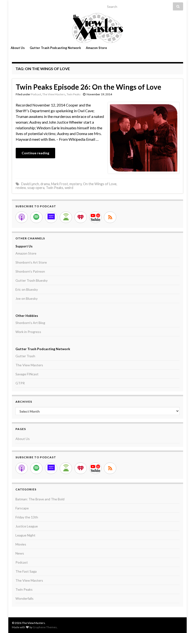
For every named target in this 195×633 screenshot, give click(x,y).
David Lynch (30, 184)
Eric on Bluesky (26, 289)
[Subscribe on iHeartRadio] (80, 217)
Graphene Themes (45, 627)
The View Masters (53, 94)
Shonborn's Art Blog (30, 323)
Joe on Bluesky (26, 298)
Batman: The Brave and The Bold (39, 499)
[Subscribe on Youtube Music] (95, 217)
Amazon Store (96, 48)
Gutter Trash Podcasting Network (55, 48)
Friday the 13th (26, 517)
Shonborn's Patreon (30, 271)
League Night (25, 535)
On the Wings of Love (100, 184)
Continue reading (35, 153)
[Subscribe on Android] (66, 217)
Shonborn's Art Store (31, 262)
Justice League (26, 526)
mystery (75, 184)
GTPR (20, 383)
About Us (18, 48)
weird (69, 188)
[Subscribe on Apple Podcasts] (21, 217)
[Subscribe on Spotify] (36, 217)
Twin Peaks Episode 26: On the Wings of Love (88, 86)
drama (45, 184)
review (21, 188)
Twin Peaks (74, 94)
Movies (20, 544)
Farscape (22, 508)
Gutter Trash (25, 356)
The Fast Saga (26, 571)
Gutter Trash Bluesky (31, 280)
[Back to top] (184, 622)
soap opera (35, 188)
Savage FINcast (27, 374)
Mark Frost (59, 184)
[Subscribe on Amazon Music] (51, 217)
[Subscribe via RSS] (110, 217)
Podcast (36, 94)
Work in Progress (28, 332)
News (19, 553)
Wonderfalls (24, 598)
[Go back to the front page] (97, 28)
